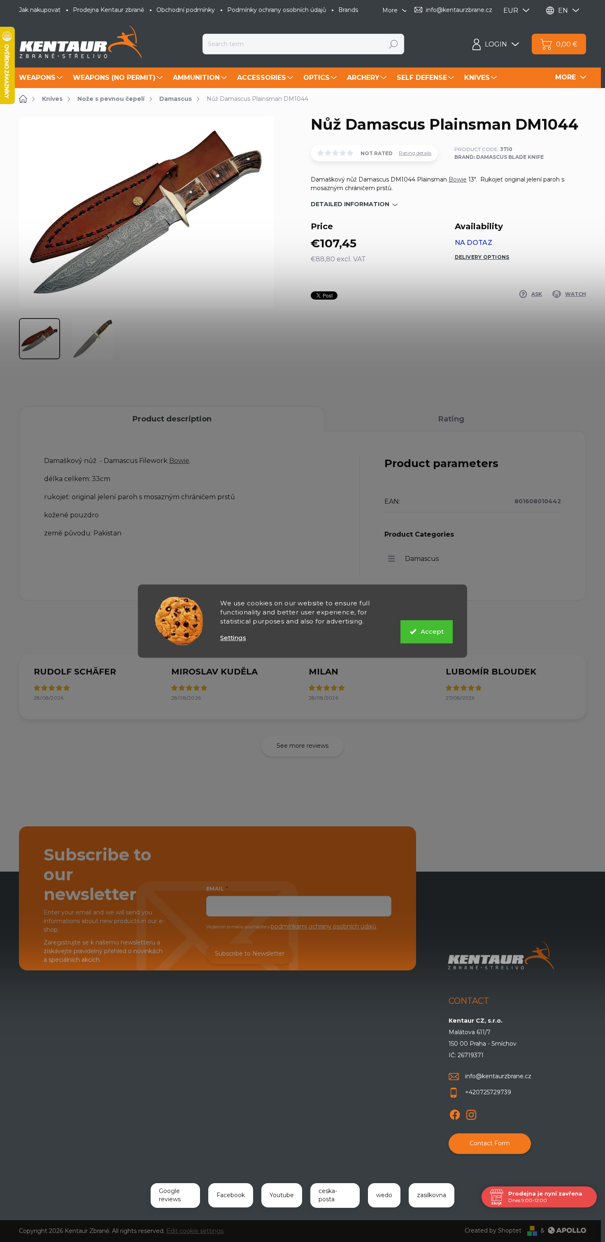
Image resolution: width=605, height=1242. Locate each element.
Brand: (499, 157)
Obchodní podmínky (185, 10)
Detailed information (350, 204)
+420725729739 (488, 1092)
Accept (432, 631)
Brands (348, 10)
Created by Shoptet (493, 1230)
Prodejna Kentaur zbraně (108, 10)
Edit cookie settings (194, 1231)
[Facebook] (455, 1113)
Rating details (415, 153)
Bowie (458, 179)
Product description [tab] (172, 418)
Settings (233, 638)
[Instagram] (471, 1113)
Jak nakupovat (39, 10)
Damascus (422, 559)
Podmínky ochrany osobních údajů (276, 10)
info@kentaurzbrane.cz (498, 1076)
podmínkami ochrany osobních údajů (323, 926)
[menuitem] (42, 77)
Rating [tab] (451, 418)
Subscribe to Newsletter (249, 953)
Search (393, 44)
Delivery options (482, 257)
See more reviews (302, 745)
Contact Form (490, 1143)
